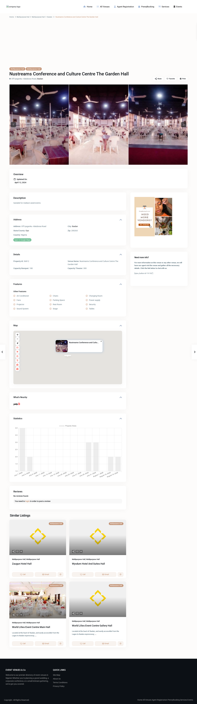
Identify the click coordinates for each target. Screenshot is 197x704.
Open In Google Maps (22, 240)
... (35, 636)
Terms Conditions (60, 682)
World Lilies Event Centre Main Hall (31, 627)
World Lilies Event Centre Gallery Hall (92, 625)
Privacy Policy (58, 686)
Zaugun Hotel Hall (22, 563)
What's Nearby (20, 397)
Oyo (27, 231)
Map (15, 325)
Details (16, 254)
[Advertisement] (98, 45)
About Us (57, 679)
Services (165, 6)
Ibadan (49, 17)
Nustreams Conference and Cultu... (84, 342)
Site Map (56, 675)
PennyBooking (147, 6)
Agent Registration (125, 6)
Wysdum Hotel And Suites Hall (88, 563)
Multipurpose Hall (23, 17)
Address (17, 219)
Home (89, 6)
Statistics (17, 418)
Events (179, 6)
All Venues (105, 6)
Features (17, 284)
